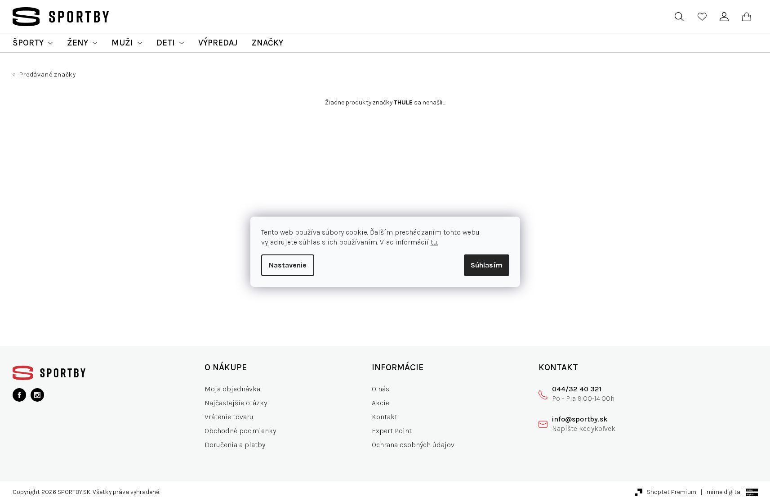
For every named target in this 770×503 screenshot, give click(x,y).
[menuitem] (32, 42)
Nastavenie (288, 265)
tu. (434, 242)
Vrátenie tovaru (229, 416)
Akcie (380, 403)
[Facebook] (19, 395)
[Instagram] (37, 395)
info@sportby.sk (580, 419)
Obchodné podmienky (240, 430)
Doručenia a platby (235, 444)
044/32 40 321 (576, 389)
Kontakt (384, 416)
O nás (380, 389)
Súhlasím (487, 265)
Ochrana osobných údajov (413, 444)
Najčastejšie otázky (236, 403)
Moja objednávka (232, 389)
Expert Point (392, 430)
